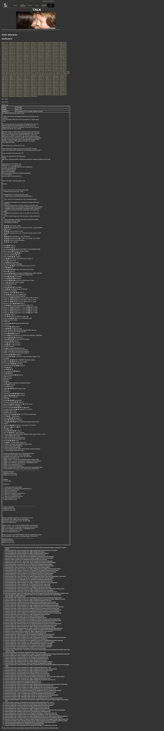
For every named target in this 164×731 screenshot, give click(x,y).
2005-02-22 (41, 85)
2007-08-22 (19, 81)
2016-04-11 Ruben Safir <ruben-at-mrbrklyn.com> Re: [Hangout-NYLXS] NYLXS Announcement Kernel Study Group (33, 609)
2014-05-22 (26, 67)
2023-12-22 (41, 47)
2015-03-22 (19, 65)
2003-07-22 (48, 88)
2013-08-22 (26, 68)
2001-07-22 (26, 93)
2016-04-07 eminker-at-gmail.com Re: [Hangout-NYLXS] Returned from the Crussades (26, 559)
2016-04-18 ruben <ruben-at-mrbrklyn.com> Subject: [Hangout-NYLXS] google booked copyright (28, 663)
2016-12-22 (63, 61)
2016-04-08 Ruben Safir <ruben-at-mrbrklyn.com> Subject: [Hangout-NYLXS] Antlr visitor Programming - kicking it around (34, 588)
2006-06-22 (55, 82)
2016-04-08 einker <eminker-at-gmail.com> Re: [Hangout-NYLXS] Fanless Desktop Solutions (27, 567)
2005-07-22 (5, 85)
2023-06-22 (19, 48)
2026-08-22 (5, 42)
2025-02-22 (5, 45)
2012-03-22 (19, 71)
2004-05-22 (41, 87)
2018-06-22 (63, 58)
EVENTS (15, 5)
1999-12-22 (34, 96)
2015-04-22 (12, 65)
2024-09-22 (41, 45)
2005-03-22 (34, 85)
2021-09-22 (41, 51)
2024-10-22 (34, 45)
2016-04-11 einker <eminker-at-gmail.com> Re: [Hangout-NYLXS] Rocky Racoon (24, 616)
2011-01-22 (52, 73)
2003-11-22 (19, 88)
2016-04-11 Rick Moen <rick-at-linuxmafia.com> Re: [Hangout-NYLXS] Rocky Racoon (25, 617)
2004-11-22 (63, 85)
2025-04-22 (55, 44)
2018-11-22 (26, 58)
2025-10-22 (12, 44)
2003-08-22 (41, 88)
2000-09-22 (34, 94)
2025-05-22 (48, 44)
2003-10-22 (26, 88)
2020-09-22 (63, 53)
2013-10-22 (12, 68)
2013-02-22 (5, 70)
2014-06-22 (19, 67)
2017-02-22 (48, 61)
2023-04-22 (34, 48)
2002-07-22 (5, 91)
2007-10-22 (5, 81)
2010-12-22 (59, 73)
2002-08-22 (63, 90)
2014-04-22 (34, 67)
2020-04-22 (34, 54)
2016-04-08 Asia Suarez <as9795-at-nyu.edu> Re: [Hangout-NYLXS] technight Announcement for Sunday (30, 571)
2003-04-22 (5, 90)
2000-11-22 (19, 94)
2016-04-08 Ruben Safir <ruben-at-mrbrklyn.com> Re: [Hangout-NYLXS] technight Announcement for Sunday (31, 570)
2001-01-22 (5, 94)
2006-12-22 (12, 82)
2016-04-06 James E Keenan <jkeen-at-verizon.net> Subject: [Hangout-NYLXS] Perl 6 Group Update (29, 558)
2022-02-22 (5, 51)
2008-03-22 (34, 79)
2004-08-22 (19, 87)
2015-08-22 (48, 64)
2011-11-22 (48, 71)
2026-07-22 (12, 42)
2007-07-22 (26, 81)
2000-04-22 (5, 96)
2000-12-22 (12, 94)
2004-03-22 (56, 87)
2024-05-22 (5, 47)
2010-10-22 (5, 74)
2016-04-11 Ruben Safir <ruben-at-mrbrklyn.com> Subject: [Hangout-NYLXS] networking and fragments (30, 626)
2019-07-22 (34, 56)
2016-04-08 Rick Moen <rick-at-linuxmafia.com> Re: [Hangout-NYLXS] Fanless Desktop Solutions (28, 564)
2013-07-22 (34, 68)
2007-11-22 (63, 79)
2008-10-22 (48, 77)
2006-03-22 (12, 84)
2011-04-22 (30, 73)
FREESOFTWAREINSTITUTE (22, 5)
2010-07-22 (27, 74)
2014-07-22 (12, 67)
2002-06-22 (12, 91)
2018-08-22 (48, 58)
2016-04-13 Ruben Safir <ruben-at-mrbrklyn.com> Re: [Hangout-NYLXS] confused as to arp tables (29, 643)
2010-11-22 (66, 73)
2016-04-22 (55, 62)
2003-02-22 (19, 90)
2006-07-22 (48, 82)
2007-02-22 (63, 81)
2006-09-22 (34, 82)
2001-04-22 (48, 93)
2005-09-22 (55, 84)
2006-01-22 (26, 84)
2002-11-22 (41, 90)
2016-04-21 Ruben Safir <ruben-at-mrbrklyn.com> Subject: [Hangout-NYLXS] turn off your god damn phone (31, 669)
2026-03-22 (41, 42)
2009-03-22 (12, 77)
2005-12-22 (34, 84)
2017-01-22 (56, 61)
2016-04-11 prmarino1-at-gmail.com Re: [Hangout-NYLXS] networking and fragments (25, 632)
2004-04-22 (48, 87)
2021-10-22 (34, 51)
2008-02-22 (41, 79)
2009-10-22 (26, 76)
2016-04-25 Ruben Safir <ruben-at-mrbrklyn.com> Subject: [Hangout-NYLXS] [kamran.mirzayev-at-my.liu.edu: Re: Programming (36, 684)
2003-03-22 (12, 90)
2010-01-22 (5, 76)
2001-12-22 (56, 91)
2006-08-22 (41, 82)
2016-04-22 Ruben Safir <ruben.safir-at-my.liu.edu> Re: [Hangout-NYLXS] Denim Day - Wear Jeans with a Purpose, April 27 (35, 676)
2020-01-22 (56, 54)
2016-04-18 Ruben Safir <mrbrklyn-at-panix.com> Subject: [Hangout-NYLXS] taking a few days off (28, 661)
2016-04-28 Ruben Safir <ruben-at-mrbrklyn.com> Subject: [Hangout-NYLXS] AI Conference (27, 708)
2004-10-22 (5, 87)
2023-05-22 (26, 48)
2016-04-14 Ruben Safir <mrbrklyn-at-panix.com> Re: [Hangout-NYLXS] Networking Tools (27, 658)
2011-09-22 (62, 71)
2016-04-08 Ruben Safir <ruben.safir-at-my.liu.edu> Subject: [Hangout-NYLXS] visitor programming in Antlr (31, 591)
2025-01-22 (12, 45)
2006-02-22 (19, 84)
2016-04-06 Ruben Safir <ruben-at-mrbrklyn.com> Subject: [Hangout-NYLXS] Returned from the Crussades (31, 550)
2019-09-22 (19, 56)
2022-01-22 (12, 51)
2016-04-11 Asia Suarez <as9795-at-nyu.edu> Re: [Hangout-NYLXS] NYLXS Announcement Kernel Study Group (32, 608)
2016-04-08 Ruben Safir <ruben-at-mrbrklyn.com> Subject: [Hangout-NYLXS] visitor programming (29, 581)
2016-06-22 (41, 62)
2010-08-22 (20, 74)
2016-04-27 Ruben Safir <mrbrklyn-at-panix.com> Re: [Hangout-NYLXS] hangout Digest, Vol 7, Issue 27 (30, 704)
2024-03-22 (19, 47)
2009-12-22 (12, 76)
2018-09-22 (41, 58)
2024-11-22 (26, 45)
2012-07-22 (55, 70)
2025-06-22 (41, 44)
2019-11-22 (5, 56)
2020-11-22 (48, 53)
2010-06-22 (34, 74)
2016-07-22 (34, 62)
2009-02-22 (19, 77)
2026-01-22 (56, 42)
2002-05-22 (19, 91)
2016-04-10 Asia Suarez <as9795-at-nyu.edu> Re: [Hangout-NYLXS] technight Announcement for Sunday (30, 602)
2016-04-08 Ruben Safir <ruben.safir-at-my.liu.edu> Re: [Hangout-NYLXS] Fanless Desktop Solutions (29, 565)
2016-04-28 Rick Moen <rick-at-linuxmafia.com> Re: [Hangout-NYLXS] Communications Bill (27, 707)
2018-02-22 (26, 59)
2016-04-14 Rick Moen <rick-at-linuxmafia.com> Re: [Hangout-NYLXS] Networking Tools (26, 657)
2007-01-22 (5, 82)
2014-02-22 (48, 67)
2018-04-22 (12, 59)
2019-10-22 (12, 56)
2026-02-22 (48, 42)
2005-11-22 (41, 84)
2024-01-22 (34, 47)
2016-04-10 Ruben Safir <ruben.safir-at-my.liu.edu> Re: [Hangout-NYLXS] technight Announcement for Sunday (32, 603)
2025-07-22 (34, 44)
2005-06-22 (12, 85)
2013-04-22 (55, 68)
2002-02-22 (41, 91)
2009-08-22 (41, 76)
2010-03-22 (56, 74)
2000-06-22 (55, 94)
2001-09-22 (12, 93)
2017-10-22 (55, 59)
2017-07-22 (12, 61)
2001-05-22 (41, 93)
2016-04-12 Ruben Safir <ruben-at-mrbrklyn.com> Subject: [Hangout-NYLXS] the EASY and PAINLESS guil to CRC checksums (35, 637)
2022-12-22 (63, 48)
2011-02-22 (45, 73)
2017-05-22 (26, 61)
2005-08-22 (63, 84)
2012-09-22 (41, 70)
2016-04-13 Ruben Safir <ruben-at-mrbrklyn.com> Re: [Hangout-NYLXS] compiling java (26, 639)
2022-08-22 (26, 50)
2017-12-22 (41, 59)
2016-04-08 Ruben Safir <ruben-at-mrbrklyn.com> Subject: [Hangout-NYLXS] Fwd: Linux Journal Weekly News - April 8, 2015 (35, 576)
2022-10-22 (12, 50)
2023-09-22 (63, 47)
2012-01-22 (34, 71)
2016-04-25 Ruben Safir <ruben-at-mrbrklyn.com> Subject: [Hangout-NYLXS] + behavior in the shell (29, 685)
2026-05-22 (26, 42)
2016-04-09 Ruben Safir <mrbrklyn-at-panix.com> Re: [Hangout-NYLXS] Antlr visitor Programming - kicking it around (33, 597)
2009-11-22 (19, 76)
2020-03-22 (41, 54)
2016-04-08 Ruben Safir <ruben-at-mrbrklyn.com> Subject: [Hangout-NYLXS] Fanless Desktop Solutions (30, 562)
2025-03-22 (63, 44)
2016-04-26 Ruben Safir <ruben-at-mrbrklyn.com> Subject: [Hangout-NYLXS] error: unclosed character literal (31, 687)
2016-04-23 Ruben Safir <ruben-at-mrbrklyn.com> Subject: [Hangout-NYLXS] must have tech (27, 678)
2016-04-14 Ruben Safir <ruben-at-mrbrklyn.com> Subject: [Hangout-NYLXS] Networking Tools (28, 655)
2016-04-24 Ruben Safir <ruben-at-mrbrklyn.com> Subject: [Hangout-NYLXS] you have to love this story (30, 679)
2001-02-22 (63, 93)
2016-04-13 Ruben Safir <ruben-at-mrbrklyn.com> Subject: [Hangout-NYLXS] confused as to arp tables (30, 642)
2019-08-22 (26, 56)
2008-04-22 (26, 79)
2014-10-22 (55, 65)
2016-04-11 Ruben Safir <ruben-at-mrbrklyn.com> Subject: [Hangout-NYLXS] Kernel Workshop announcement (32, 605)
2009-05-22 (63, 76)
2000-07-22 (48, 94)
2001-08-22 (19, 93)
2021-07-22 (55, 51)
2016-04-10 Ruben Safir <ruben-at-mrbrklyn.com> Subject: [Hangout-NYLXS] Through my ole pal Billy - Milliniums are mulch (35, 599)
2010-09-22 (13, 74)
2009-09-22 (34, 76)
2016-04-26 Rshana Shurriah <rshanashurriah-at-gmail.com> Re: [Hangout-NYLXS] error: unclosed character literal (33, 690)
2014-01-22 (56, 67)
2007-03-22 (56, 81)
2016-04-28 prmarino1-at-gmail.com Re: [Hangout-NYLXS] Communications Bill (24, 723)
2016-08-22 (26, 62)
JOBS (37, 5)
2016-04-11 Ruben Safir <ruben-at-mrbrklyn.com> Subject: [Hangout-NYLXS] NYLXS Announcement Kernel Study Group (34, 606)
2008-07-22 (5, 79)
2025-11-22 (5, 44)
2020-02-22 (48, 54)
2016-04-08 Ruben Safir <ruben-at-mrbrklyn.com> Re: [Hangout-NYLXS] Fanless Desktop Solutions (29, 573)
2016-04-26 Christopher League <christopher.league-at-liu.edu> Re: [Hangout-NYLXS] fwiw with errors (29, 693)
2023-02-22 (48, 48)
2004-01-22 (5, 88)
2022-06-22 (41, 50)
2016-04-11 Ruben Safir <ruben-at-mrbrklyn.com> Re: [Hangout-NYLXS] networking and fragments (29, 636)
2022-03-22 (63, 50)
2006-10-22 (26, 82)
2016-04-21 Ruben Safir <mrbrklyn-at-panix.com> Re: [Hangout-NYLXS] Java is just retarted (27, 675)
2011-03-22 (38, 73)
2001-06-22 (34, 93)
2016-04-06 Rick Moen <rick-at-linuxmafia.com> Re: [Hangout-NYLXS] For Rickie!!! (25, 555)
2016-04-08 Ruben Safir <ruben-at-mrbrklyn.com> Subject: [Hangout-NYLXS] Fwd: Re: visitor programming (31, 582)
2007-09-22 (12, 81)
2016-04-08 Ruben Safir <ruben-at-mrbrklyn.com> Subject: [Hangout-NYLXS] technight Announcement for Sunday (32, 568)
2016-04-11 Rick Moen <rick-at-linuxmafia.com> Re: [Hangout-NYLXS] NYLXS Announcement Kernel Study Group (32, 619)
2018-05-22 (5, 59)
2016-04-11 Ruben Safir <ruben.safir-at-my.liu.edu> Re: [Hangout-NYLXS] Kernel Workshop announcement (31, 625)
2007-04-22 (48, 81)
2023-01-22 (56, 48)
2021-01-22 (34, 53)
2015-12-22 (19, 64)
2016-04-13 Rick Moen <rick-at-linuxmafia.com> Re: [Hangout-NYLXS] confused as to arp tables (28, 646)
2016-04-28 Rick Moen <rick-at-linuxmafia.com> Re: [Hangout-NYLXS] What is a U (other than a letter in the (31, 713)
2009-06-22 (55, 76)
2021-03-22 (19, 53)
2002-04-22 (26, 91)
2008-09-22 (55, 77)
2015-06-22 (63, 64)
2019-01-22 (12, 58)
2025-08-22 (26, 44)
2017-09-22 (63, 59)
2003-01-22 (26, 90)
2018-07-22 (55, 58)
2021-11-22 (26, 51)
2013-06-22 (41, 68)
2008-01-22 (48, 79)
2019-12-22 (63, 54)
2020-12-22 (41, 53)
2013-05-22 (48, 68)
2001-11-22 (63, 91)
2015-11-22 (26, 64)
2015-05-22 (5, 65)
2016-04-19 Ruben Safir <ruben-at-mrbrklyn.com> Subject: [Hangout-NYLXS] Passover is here (28, 667)
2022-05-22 (48, 50)
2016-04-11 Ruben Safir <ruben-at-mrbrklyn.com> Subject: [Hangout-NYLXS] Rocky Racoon (27, 614)
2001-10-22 (5, 93)
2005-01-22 (48, 85)
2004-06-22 (34, 87)
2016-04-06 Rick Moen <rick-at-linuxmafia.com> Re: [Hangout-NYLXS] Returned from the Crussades (29, 556)
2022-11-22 (5, 50)
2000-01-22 (26, 96)
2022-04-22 (55, 50)
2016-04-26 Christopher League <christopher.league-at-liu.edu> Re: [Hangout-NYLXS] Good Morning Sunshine (31, 695)
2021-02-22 (26, 53)
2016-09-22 (19, 62)
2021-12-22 (19, 51)
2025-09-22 (19, 44)
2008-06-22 (12, 79)
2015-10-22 (34, 64)
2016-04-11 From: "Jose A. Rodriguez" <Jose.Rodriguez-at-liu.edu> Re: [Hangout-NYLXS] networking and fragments (33, 629)
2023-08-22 (5, 48)
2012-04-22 (12, 71)
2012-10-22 (34, 70)
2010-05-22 (42, 74)
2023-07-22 (12, 48)
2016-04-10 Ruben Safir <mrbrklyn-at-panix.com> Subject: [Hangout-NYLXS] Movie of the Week (28, 600)
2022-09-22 (19, 50)
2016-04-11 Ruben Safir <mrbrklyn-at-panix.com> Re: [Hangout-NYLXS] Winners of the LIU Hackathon (29, 634)
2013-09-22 (19, 68)
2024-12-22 (19, 45)
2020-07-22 (12, 54)
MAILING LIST (51, 6)
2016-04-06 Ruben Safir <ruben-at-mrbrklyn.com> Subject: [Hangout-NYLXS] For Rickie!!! (27, 553)
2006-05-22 (63, 82)
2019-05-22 (48, 56)
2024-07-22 (55, 45)
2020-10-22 (55, 53)
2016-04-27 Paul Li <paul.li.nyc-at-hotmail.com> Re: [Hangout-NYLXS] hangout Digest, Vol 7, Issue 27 (29, 702)
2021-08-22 (48, 51)
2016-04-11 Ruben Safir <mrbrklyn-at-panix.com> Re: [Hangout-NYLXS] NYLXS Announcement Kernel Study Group (33, 620)
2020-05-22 (26, 54)
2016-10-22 (12, 62)
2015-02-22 (26, 65)
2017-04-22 (34, 61)
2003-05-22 (63, 88)
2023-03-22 (41, 48)
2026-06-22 (19, 42)
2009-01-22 (26, 77)
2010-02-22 (63, 74)
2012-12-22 (19, 70)
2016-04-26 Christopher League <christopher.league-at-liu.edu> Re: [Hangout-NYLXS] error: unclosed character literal (33, 698)
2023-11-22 (48, 47)
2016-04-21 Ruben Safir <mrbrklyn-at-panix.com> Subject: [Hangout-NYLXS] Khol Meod (26, 672)
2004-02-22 (63, 87)
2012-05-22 (5, 71)
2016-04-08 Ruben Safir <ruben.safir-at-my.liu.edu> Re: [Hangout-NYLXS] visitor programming (28, 587)
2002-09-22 (55, 90)
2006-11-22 (19, 82)
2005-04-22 (26, 85)
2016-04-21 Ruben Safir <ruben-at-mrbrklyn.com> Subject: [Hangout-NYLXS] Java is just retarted (28, 670)
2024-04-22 (12, 47)
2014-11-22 (48, 65)
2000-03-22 (12, 96)
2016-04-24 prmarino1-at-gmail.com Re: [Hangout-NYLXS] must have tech (23, 681)
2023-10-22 (55, 47)
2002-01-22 (48, 91)
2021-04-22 (12, 53)
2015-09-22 (41, 64)
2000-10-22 (26, 94)
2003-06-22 (55, 88)
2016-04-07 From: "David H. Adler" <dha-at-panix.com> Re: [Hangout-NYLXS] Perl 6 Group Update (29, 561)
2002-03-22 (34, 91)
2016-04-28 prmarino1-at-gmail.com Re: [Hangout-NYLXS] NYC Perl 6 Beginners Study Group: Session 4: (30, 722)
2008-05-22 (19, 79)
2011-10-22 (55, 71)
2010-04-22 (49, 74)
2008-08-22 (63, 77)
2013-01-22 (12, 70)
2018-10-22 (34, 58)
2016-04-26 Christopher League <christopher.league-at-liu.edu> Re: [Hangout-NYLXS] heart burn (28, 696)
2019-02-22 (5, 58)
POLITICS (30, 5)
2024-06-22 (63, 45)
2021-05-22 (5, 53)
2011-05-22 (23, 73)
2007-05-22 (41, 81)
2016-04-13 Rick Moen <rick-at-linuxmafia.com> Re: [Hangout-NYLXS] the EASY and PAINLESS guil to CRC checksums (34, 640)
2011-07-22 (9, 73)
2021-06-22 (63, 51)
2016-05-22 (48, 62)
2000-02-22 (19, 96)
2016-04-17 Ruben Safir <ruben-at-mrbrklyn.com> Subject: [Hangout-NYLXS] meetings (26, 660)
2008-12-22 (34, 77)
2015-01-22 (34, 65)
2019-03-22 (63, 56)
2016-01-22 (12, 64)
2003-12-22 (12, 88)
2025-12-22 (63, 42)
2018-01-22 (34, 59)
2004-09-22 (12, 87)
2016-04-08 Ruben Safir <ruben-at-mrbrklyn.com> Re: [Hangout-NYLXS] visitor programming (27, 584)
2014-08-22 (5, 67)
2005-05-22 (19, 85)
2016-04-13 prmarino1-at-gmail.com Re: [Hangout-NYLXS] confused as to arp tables (25, 648)
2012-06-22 (63, 70)
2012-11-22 (26, 70)
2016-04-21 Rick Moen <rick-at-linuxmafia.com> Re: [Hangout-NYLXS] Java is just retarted (27, 673)
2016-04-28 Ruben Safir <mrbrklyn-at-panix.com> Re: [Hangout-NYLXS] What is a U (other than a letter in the (31, 714)
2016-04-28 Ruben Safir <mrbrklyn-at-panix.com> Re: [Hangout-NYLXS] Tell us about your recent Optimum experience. (34, 717)
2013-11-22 (5, 68)
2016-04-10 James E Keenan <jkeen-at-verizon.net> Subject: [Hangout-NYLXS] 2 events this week (29, 631)
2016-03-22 (63, 62)
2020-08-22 (5, 54)
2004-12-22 (56, 85)
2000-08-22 (41, 94)
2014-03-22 (41, 67)
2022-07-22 (34, 50)
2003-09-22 (34, 88)
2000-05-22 (63, 94)
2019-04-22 (55, 56)
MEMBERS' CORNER (44, 6)
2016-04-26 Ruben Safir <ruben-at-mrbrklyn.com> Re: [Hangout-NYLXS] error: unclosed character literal (30, 689)
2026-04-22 (34, 42)
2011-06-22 (16, 73)
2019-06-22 (41, 56)
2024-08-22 (48, 45)
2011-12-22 (41, 71)
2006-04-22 (5, 84)
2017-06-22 (19, 61)
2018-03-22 (19, 59)
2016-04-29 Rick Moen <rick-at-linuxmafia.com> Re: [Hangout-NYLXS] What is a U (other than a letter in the (31, 725)
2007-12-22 (56, 79)
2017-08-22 (5, 61)
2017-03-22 (41, 61)
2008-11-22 (41, 77)
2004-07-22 (26, 87)
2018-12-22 (19, 58)
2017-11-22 (48, 59)
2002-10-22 (48, 90)
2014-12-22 (41, 65)
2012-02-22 (26, 71)
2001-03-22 (56, 93)
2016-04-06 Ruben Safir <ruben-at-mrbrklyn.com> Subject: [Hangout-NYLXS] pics (25, 552)
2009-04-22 (5, 77)
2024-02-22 (26, 47)
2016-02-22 (5, 64)
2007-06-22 (34, 81)
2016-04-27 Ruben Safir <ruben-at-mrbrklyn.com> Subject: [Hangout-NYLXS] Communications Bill (29, 705)
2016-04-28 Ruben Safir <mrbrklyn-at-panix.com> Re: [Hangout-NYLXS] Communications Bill (27, 711)
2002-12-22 (34, 90)
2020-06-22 (19, 54)
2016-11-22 (5, 62)
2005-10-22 (48, 84)
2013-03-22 (63, 68)
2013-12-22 (63, 67)
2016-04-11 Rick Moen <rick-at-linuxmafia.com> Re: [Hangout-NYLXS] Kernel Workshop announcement (30, 622)
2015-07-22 (55, 64)
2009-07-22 (48, 76)
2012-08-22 (48, 70)
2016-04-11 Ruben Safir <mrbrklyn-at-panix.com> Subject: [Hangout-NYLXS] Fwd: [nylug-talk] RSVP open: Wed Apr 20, (34, 628)
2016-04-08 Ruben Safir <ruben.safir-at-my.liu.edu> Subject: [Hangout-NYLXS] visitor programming (29, 590)
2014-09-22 (63, 65)
